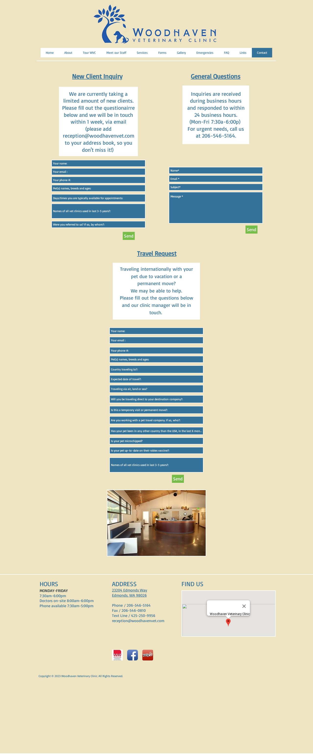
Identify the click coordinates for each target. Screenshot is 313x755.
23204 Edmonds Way (129, 590)
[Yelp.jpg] (147, 655)
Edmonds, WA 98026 (129, 595)
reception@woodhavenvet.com (98, 135)
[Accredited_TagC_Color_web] (117, 655)
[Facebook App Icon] (132, 655)
